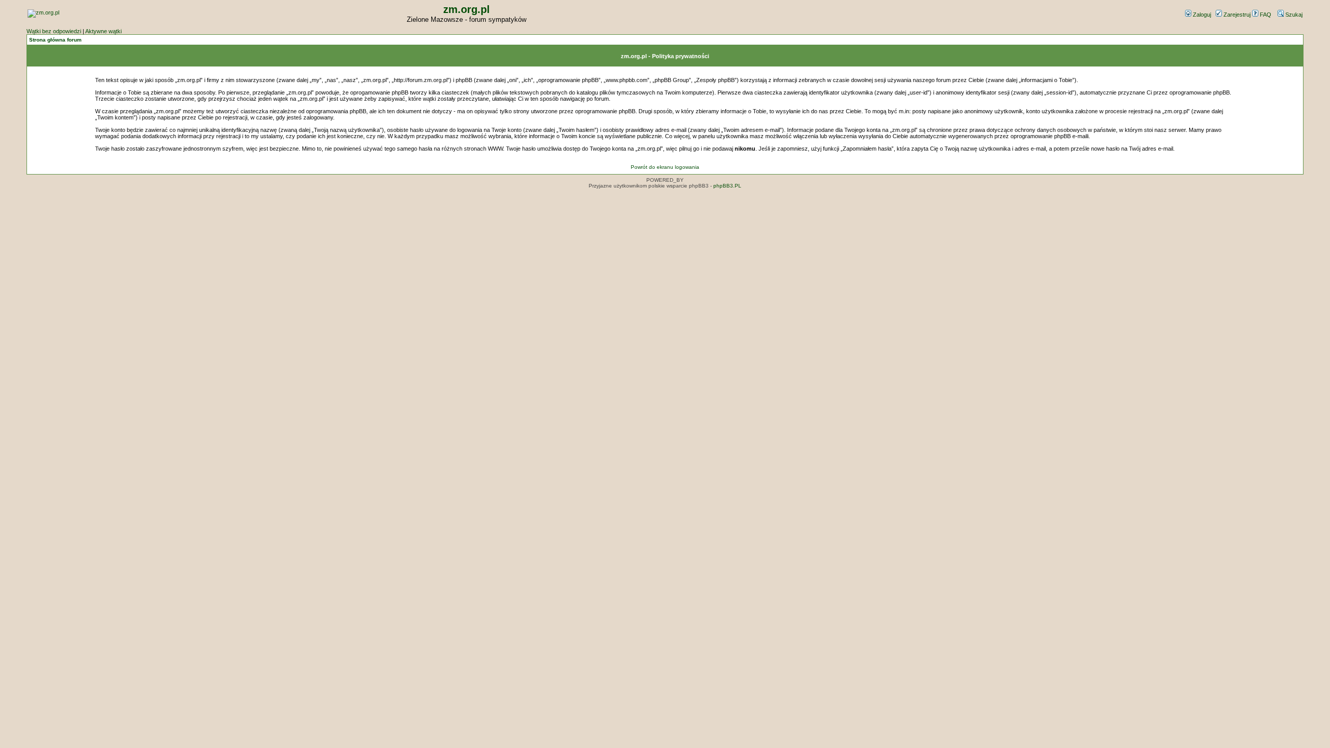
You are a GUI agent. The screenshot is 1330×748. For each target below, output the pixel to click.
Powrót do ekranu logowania (665, 167)
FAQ (1264, 14)
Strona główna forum (55, 40)
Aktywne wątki (103, 31)
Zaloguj (1201, 14)
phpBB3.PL (727, 186)
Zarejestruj (1236, 14)
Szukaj (1293, 14)
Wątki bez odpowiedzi (53, 31)
